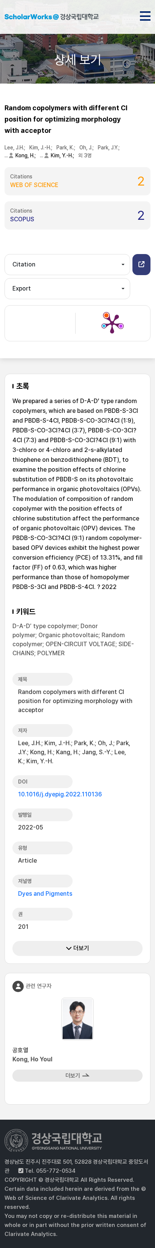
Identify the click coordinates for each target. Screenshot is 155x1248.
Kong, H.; (26, 155)
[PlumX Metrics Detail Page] (112, 323)
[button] (141, 264)
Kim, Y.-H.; (63, 155)
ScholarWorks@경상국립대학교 (52, 18)
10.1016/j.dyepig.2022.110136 (60, 794)
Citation (23, 264)
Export (21, 288)
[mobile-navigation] (145, 14)
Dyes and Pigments (45, 893)
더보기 (80, 948)
